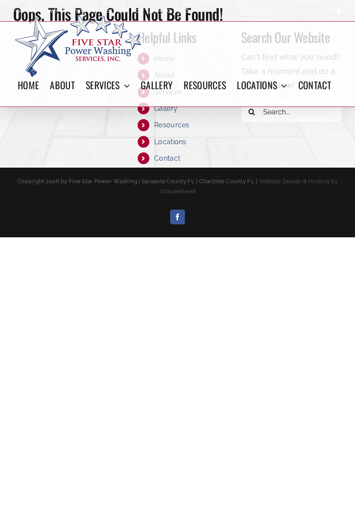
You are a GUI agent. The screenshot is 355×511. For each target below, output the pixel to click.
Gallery (166, 108)
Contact (167, 158)
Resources (171, 125)
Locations (170, 142)
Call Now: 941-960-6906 (152, 10)
